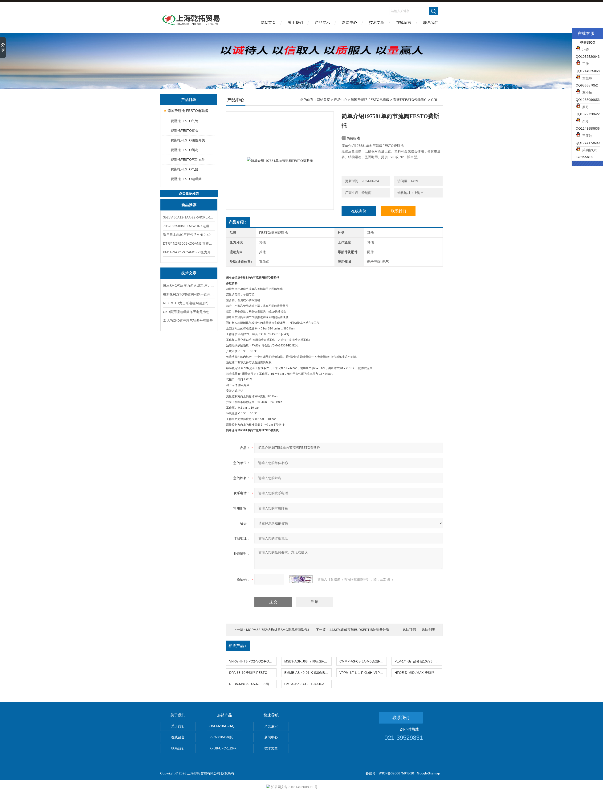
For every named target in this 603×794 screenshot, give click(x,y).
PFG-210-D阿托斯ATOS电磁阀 (225, 737)
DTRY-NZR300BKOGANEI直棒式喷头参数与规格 (189, 243)
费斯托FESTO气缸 (184, 169)
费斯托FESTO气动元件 (188, 159)
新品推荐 (188, 205)
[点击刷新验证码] (301, 579)
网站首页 (268, 23)
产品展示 (322, 23)
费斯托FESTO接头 (184, 130)
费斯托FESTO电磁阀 (186, 179)
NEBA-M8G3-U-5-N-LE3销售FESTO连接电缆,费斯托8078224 (252, 684)
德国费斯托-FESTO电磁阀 (187, 111)
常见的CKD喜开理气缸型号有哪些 (188, 320)
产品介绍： (238, 222)
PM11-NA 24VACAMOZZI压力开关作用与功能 (189, 252)
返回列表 (428, 629)
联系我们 (430, 23)
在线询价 (358, 211)
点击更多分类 (189, 193)
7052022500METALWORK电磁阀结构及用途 (189, 226)
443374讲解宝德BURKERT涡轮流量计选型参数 (364, 630)
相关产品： (238, 646)
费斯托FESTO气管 (184, 121)
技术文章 (376, 23)
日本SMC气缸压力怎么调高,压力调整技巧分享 (189, 286)
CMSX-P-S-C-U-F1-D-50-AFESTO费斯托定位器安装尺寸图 (307, 684)
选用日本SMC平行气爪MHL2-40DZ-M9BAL (189, 235)
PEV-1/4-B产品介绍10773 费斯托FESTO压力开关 (418, 661)
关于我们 (295, 23)
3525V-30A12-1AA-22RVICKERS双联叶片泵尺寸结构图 (189, 217)
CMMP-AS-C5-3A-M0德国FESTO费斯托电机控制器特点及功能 (363, 661)
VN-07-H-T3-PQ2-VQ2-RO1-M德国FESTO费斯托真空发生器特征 (252, 661)
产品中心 (340, 100)
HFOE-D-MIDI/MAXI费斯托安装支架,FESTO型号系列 (418, 673)
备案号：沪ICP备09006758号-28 (390, 773)
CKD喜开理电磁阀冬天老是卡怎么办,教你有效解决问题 (189, 312)
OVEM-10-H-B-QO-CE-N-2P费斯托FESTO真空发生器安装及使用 (225, 726)
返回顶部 (409, 629)
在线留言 (403, 23)
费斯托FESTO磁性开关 (188, 140)
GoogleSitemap (428, 773)
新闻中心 (349, 23)
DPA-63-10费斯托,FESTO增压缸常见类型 (252, 673)
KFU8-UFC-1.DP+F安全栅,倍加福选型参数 (225, 748)
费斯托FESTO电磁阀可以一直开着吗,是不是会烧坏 (189, 294)
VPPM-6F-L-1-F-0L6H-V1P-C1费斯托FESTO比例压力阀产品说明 (363, 673)
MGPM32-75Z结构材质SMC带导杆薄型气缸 (278, 630)
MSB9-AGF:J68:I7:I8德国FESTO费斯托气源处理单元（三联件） (307, 661)
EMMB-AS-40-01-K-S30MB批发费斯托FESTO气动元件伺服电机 (307, 673)
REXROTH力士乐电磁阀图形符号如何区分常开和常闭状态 (189, 303)
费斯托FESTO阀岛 (184, 150)
